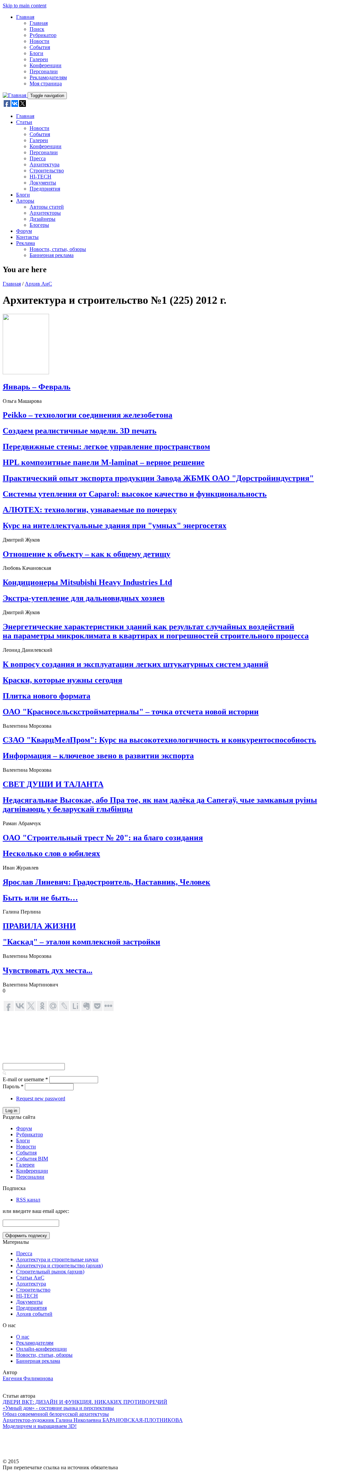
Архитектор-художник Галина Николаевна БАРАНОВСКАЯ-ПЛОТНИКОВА (93, 1420)
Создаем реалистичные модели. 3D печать (80, 430)
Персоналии (44, 71)
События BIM (32, 1159)
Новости (39, 41)
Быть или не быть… (40, 897)
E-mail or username (25, 1079)
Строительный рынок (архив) (50, 1271)
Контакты (27, 237)
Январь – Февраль (37, 386)
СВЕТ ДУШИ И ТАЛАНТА (53, 784)
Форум (24, 231)
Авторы (25, 201)
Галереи (39, 59)
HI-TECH (40, 176)
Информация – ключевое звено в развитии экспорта (98, 755)
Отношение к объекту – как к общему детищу (86, 554)
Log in (11, 1110)
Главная (25, 17)
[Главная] (15, 95)
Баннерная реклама (52, 255)
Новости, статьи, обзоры (58, 249)
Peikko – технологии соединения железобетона (87, 415)
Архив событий (34, 1314)
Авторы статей (47, 207)
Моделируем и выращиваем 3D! (40, 1426)
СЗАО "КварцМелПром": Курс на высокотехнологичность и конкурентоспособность (159, 739)
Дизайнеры (42, 219)
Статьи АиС (30, 1277)
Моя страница (46, 83)
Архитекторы (45, 213)
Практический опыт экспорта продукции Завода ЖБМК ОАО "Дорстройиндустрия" (158, 478)
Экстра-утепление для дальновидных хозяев (84, 598)
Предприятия (45, 189)
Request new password (40, 1098)
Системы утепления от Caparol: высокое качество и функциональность (135, 494)
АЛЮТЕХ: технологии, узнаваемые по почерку (90, 509)
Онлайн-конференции (41, 1349)
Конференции (45, 65)
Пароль (13, 1086)
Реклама (25, 243)
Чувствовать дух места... (47, 970)
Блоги (36, 53)
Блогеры (39, 225)
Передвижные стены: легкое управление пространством (106, 446)
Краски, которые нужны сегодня (62, 680)
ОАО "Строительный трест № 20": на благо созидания (103, 837)
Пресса (38, 158)
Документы (43, 182)
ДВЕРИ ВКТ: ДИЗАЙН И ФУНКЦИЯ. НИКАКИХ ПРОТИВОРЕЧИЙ (85, 1402)
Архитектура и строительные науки (57, 1259)
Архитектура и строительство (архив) (59, 1265)
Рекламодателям (48, 77)
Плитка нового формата (46, 695)
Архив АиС (38, 284)
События (40, 47)
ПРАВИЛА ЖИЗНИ (39, 926)
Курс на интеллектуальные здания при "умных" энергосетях (114, 525)
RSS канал (28, 1200)
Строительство (47, 170)
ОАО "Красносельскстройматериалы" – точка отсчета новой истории (131, 711)
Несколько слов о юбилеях (51, 853)
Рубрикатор (43, 35)
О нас (22, 1337)
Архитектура (44, 164)
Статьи (24, 122)
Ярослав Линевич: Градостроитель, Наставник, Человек (106, 882)
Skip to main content (24, 5)
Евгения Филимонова (28, 1378)
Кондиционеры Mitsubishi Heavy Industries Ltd (87, 582)
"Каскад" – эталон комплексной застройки (81, 941)
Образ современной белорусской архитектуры (56, 1414)
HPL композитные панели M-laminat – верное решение (104, 462)
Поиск (37, 29)
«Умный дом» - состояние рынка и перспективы (58, 1408)
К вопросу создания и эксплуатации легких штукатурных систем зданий (135, 664)
